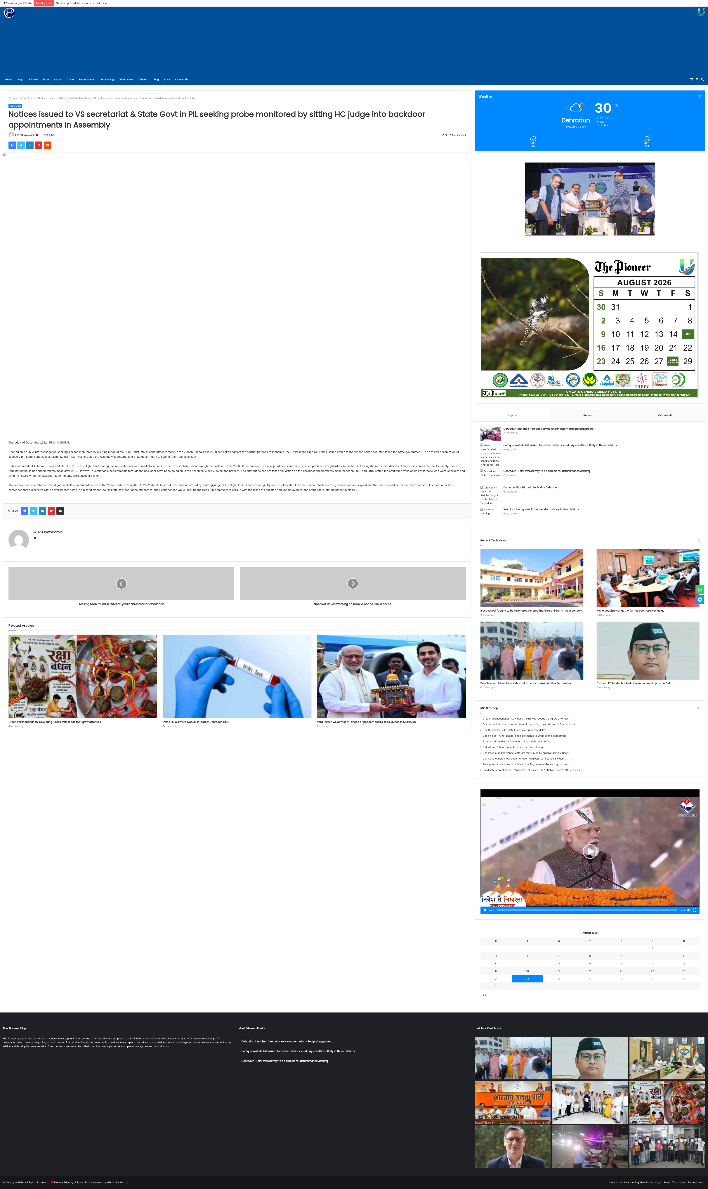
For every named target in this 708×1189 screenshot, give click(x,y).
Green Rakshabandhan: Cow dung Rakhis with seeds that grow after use (54, 722)
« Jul (483, 995)
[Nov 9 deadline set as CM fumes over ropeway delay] (648, 578)
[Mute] (689, 910)
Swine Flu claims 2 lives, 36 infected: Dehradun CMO (196, 722)
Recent (588, 415)
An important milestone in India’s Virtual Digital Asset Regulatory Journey (526, 764)
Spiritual (33, 79)
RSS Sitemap (489, 708)
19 (558, 971)
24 (496, 978)
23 (683, 971)
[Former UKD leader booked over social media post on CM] (648, 651)
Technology (107, 79)
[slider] (587, 910)
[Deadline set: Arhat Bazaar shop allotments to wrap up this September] (531, 651)
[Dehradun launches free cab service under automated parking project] (490, 434)
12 (558, 963)
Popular (513, 415)
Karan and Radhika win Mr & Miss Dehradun (531, 487)
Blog (156, 79)
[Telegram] (699, 599)
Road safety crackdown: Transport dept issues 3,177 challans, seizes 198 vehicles (531, 770)
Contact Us (181, 79)
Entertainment (87, 79)
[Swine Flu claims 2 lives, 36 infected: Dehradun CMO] (237, 676)
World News (126, 79)
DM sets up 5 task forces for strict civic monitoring (513, 747)
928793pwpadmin (25, 135)
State (46, 79)
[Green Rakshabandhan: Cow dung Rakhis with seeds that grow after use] (82, 676)
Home (8, 79)
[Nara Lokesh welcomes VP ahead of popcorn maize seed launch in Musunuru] (391, 676)
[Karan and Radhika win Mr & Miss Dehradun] (490, 495)
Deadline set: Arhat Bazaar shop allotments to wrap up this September (526, 683)
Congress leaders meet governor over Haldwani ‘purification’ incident (95, 3)
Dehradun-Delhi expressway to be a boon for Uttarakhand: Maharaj (547, 471)
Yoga (20, 79)
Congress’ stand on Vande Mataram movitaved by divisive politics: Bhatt (526, 752)
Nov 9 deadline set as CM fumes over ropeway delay (630, 610)
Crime (70, 79)
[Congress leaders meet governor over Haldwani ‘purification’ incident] (590, 1102)
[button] (590, 851)
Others (142, 79)
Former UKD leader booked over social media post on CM (633, 683)
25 (527, 978)
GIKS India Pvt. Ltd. (118, 1182)
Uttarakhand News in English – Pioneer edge (635, 1182)
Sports (58, 79)
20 (590, 971)
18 (527, 971)
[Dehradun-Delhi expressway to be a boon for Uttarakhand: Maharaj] (490, 476)
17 (496, 971)
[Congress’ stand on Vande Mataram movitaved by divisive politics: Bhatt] (513, 1102)
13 (590, 963)
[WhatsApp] (699, 589)
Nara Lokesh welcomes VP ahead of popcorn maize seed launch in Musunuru (366, 722)
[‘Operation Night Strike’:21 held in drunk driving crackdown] (667, 1146)
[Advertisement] (354, 46)
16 (684, 963)
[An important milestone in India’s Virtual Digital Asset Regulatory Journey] (513, 1146)
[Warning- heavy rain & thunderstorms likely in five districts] (490, 514)
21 (621, 971)
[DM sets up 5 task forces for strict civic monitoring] (667, 1058)
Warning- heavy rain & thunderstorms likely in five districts (541, 509)
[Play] (485, 910)
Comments (665, 415)
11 (527, 963)
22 (652, 971)
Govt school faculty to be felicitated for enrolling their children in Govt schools (531, 610)
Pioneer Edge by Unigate (68, 1182)
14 (621, 963)
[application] (590, 851)
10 (496, 963)
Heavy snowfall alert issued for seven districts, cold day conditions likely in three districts (560, 445)
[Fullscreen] (695, 910)
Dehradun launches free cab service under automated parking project (549, 429)
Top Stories (28, 98)
